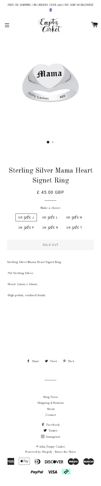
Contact (50, 415)
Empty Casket (56, 446)
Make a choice (51, 208)
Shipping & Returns (50, 403)
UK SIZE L (50, 217)
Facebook (53, 424)
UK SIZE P (26, 227)
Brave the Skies (65, 452)
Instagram (52, 436)
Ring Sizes (50, 397)
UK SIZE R (50, 227)
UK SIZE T (74, 227)
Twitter (53, 430)
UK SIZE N (74, 217)
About (50, 409)
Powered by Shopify (38, 452)
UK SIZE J (26, 217)
